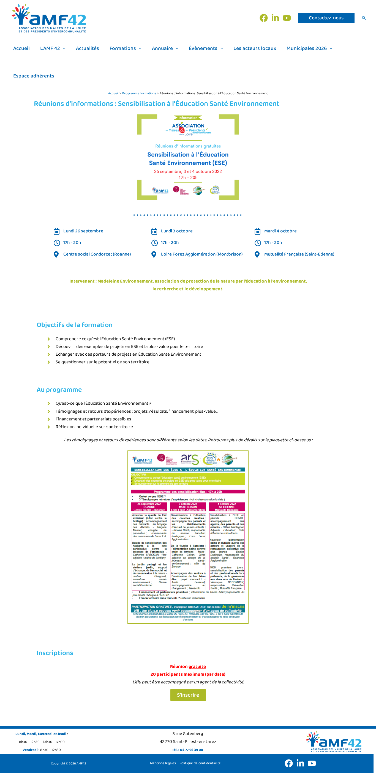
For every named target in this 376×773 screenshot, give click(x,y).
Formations (123, 48)
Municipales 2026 (307, 48)
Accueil (21, 48)
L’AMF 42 (50, 48)
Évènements (203, 48)
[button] (326, 18)
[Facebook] (264, 18)
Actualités (87, 48)
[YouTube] (287, 18)
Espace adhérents (33, 76)
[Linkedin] (275, 18)
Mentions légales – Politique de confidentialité (185, 763)
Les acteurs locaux (254, 48)
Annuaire (162, 48)
